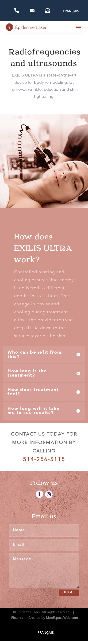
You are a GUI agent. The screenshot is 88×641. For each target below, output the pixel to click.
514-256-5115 (44, 459)
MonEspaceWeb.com (62, 617)
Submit (69, 592)
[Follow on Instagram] (49, 494)
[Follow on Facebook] (39, 494)
